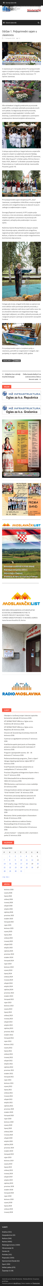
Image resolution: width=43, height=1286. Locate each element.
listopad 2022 (9, 1038)
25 (27, 867)
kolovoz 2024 (8, 967)
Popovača (5, 1258)
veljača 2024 (8, 986)
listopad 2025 (9, 922)
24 (21, 867)
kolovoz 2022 (8, 1044)
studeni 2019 (8, 1151)
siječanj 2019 (8, 1183)
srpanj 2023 (8, 1009)
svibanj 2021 (8, 1093)
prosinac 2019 (9, 1148)
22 (10, 867)
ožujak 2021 (8, 1099)
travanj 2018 (8, 1212)
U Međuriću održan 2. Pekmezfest (16, 827)
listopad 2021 (9, 1077)
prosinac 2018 (9, 1186)
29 (10, 871)
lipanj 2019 (8, 1167)
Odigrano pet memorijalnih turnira (16, 810)
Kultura (5, 1238)
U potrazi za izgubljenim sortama (16, 739)
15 (10, 864)
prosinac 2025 (9, 915)
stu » (7, 877)
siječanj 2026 (8, 912)
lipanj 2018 (8, 1206)
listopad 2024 (9, 960)
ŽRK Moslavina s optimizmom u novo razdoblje (21, 784)
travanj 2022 (8, 1057)
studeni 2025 (8, 918)
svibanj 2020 (8, 1131)
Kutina (4, 1241)
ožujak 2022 (8, 1060)
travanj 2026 (8, 902)
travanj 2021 (8, 1096)
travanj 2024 (8, 980)
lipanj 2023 (8, 1012)
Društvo (5, 1232)
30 (15, 871)
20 (38, 864)
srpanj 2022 (8, 1048)
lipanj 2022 (8, 1051)
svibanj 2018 (8, 1209)
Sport (4, 1264)
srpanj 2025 (8, 931)
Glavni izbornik (11, 23)
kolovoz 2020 (8, 1122)
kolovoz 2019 (8, 1160)
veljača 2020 (8, 1141)
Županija (17, 360)
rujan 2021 (7, 1080)
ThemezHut (36, 1283)
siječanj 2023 (8, 1028)
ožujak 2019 (8, 1177)
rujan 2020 (7, 1119)
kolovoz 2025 (8, 928)
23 (15, 867)
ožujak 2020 (8, 1138)
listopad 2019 (9, 1154)
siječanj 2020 (8, 1144)
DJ (19, 38)
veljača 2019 (8, 1180)
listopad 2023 (9, 999)
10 (21, 860)
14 (4, 864)
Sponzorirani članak (9, 1261)
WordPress (17, 1283)
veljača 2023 (8, 1025)
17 (21, 864)
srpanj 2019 (8, 1164)
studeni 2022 (8, 1035)
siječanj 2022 (8, 1067)
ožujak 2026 (8, 906)
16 (15, 864)
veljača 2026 (8, 909)
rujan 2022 (7, 1041)
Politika (5, 1254)
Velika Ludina (6, 1267)
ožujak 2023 (8, 1022)
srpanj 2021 (8, 1086)
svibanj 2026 (8, 899)
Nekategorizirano (8, 1245)
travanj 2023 (8, 1019)
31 (21, 871)
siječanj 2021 (8, 1106)
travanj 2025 (8, 941)
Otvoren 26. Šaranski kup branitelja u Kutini (19, 733)
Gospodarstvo (7, 1235)
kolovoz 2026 (8, 889)
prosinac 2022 (9, 1031)
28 (4, 871)
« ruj (3, 877)
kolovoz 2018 (8, 1199)
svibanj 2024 (8, 977)
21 (4, 867)
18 (27, 864)
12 (32, 860)
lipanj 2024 (8, 973)
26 (32, 867)
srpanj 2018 (8, 1202)
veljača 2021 (8, 1102)
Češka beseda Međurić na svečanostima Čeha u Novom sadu (32, 376)
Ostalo (4, 1251)
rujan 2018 (7, 1196)
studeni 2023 (8, 996)
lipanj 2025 (8, 935)
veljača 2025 (8, 947)
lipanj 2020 (8, 1128)
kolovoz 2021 (8, 1083)
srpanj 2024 (8, 970)
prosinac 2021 (9, 1070)
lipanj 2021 (8, 1090)
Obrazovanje (6, 1248)
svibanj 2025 (8, 938)
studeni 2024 (8, 957)
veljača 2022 (8, 1064)
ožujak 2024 (8, 983)
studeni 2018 (8, 1190)
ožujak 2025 (8, 944)
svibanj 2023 (8, 1015)
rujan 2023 (7, 1002)
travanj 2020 (8, 1135)
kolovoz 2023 (8, 1006)
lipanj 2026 (8, 896)
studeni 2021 (8, 1073)
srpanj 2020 (8, 1125)
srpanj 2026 (8, 893)
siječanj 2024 (8, 989)
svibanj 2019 (8, 1170)
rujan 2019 (7, 1157)
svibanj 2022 (8, 1054)
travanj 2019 (8, 1173)
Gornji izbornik (11, 3)
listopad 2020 (9, 1115)
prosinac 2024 (9, 954)
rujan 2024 (7, 964)
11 (27, 860)
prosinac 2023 (9, 993)
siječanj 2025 (8, 951)
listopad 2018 (9, 1193)
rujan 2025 (7, 925)
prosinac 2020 (9, 1109)
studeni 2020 (8, 1112)
